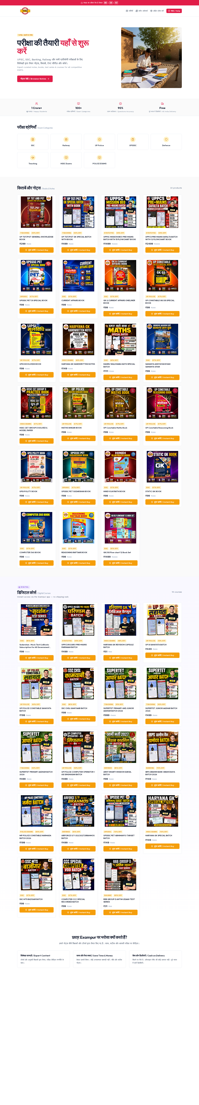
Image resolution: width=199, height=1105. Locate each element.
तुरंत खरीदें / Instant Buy (38, 250)
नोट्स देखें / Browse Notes (33, 78)
